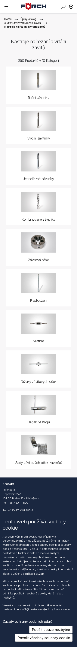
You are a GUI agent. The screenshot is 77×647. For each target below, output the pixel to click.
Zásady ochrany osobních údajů (27, 621)
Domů (7, 19)
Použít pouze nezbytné (51, 629)
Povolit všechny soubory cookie (44, 638)
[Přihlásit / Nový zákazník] (71, 6)
